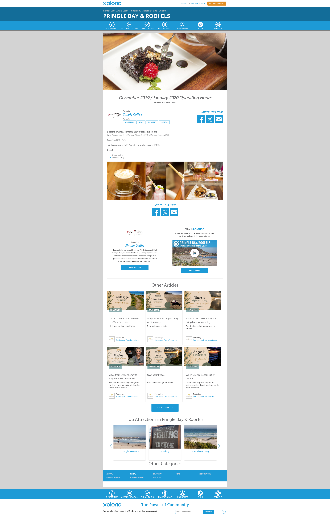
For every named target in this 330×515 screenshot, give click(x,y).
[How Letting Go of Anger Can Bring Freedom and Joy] (202, 300)
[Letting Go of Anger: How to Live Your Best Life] (125, 300)
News (141, 122)
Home (106, 10)
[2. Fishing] (165, 437)
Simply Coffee (132, 114)
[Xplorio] (114, 3)
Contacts (185, 3)
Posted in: (126, 119)
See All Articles (165, 407)
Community (152, 122)
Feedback (194, 3)
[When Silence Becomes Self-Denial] (202, 356)
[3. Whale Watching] (200, 437)
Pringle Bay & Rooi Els (140, 10)
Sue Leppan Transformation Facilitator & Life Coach (128, 340)
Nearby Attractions (137, 477)
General (162, 10)
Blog (155, 10)
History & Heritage (113, 477)
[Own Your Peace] (164, 356)
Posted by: (127, 111)
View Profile (135, 267)
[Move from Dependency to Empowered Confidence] (125, 356)
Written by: (135, 242)
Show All (109, 474)
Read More (194, 270)
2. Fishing (165, 451)
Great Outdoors (205, 474)
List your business (216, 3)
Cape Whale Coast (119, 10)
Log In (203, 3)
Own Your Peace (156, 374)
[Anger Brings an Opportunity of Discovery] (164, 300)
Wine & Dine (129, 122)
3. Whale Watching (200, 451)
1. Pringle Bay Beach (129, 451)
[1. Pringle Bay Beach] (129, 437)
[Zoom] (126, 180)
